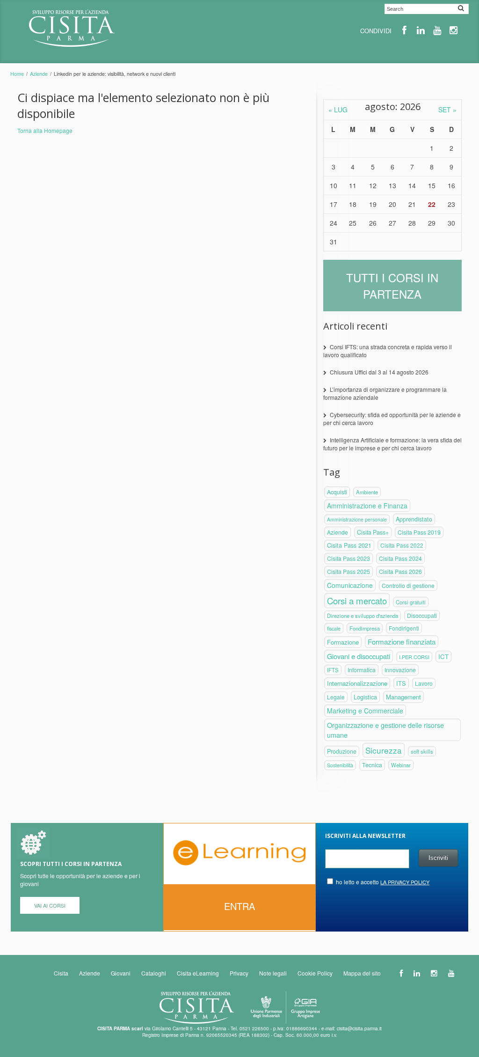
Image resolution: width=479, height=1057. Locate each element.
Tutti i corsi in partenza (392, 285)
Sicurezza (383, 750)
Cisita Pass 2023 (348, 558)
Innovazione (400, 670)
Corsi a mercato (357, 601)
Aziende (39, 73)
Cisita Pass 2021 (349, 545)
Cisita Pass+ (373, 532)
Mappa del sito (362, 973)
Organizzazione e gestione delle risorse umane (385, 730)
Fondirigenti (404, 628)
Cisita (61, 973)
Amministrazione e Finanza (367, 505)
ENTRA (239, 906)
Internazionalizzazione (357, 683)
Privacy (239, 973)
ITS (401, 683)
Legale (336, 697)
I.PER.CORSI (414, 657)
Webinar (401, 765)
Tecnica (372, 765)
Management (403, 696)
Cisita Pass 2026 (400, 571)
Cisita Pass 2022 (401, 545)
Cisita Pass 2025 (348, 571)
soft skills (422, 751)
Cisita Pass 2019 (419, 532)
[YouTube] (437, 30)
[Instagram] (453, 30)
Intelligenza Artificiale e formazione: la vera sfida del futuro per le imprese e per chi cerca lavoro (392, 444)
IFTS (333, 670)
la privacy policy (404, 882)
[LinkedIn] (421, 30)
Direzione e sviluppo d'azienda (362, 615)
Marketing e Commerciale (365, 710)
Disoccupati (422, 615)
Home (17, 73)
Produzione (341, 751)
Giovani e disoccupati (358, 656)
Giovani (121, 973)
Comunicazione (350, 585)
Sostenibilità (340, 765)
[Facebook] (404, 30)
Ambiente (367, 492)
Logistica (365, 696)
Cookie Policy (315, 973)
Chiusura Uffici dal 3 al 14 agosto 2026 (379, 372)
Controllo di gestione (408, 585)
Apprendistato (414, 519)
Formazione (343, 642)
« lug (338, 109)
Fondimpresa (364, 628)
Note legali (273, 973)
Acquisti (337, 492)
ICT (443, 656)
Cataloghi (153, 973)
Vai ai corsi (49, 905)
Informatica (362, 670)
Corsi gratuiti (411, 602)
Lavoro (424, 683)
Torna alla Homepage (45, 130)
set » (447, 109)
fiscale (334, 628)
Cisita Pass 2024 (400, 558)
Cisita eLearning (198, 973)
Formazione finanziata (401, 641)
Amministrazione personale (357, 519)
